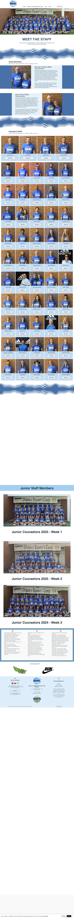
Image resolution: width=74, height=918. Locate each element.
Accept (69, 916)
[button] (46, 6)
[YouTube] (15, 683)
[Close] (72, 916)
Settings (63, 916)
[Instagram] (17, 683)
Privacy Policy (45, 916)
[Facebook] (12, 683)
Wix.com (30, 706)
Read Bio (10, 158)
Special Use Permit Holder (15, 686)
